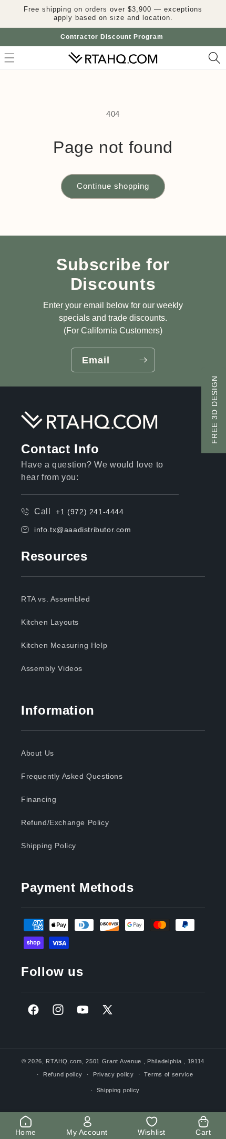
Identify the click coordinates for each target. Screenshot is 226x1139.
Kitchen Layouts (50, 622)
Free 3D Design (214, 409)
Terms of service (168, 1074)
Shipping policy (118, 1090)
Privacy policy (113, 1074)
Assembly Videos (52, 668)
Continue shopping (113, 185)
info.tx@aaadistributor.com (82, 529)
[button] (214, 57)
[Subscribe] (143, 360)
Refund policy (63, 1074)
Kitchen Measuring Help (64, 645)
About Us (37, 753)
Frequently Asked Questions (72, 776)
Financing (38, 799)
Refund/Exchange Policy (65, 822)
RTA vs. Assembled (55, 599)
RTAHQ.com (63, 1061)
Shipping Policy (48, 845)
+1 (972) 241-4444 (90, 511)
